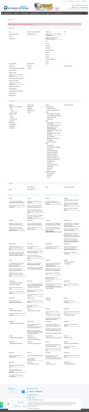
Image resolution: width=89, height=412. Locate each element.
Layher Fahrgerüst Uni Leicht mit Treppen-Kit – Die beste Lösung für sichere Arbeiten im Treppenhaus (71, 240)
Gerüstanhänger (50, 145)
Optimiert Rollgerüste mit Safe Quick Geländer (35, 301)
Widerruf (47, 52)
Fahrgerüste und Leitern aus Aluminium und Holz (51, 278)
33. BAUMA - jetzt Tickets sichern (16, 337)
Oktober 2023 (48, 321)
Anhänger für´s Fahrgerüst (69, 314)
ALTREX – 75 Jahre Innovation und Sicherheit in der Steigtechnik (16, 269)
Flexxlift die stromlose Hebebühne (71, 343)
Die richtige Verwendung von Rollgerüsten (33, 306)
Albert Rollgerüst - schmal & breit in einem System (54, 123)
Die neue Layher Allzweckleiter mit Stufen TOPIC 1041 (34, 325)
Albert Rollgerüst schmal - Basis (53, 125)
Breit (11, 108)
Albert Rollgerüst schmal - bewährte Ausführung (52, 128)
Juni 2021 (47, 341)
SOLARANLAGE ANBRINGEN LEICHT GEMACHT (71, 325)
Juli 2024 (65, 297)
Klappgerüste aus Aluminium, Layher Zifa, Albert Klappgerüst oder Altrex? (53, 329)
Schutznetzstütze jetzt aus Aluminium (54, 337)
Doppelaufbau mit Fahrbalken (53, 138)
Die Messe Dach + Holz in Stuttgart (53, 314)
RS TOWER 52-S (50, 148)
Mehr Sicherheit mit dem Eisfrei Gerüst (54, 333)
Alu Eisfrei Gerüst (50, 173)
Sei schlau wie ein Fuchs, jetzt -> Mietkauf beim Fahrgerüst (52, 356)
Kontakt (77, 1)
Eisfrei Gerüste (12, 127)
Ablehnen (25, 406)
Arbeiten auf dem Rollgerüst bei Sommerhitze (70, 253)
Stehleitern (29, 108)
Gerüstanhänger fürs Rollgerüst (16, 282)
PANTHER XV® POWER (13, 80)
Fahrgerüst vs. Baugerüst (14, 284)
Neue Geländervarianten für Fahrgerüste (69, 301)
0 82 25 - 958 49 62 (80, 7)
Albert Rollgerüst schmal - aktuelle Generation (54, 131)
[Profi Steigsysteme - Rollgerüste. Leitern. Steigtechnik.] (15, 7)
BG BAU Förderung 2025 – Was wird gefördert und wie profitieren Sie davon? (16, 248)
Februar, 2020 (66, 352)
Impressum (48, 45)
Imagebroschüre (30, 63)
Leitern (48, 170)
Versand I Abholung (50, 50)
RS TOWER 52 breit (51, 161)
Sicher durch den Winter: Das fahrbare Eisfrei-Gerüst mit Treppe (35, 251)
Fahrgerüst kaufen (13, 70)
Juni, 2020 (29, 352)
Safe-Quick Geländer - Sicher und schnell (52, 312)
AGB (46, 41)
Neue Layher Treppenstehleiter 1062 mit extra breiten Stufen (53, 345)
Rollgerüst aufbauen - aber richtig (71, 200)
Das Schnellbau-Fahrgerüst (69, 363)
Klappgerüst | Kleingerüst (14, 86)
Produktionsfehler (50, 288)
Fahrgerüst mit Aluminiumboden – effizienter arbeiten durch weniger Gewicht (71, 204)
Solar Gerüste (50, 168)
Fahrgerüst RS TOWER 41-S (52, 155)
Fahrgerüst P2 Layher (32, 337)
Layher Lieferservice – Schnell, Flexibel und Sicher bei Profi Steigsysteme (35, 268)
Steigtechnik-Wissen (68, 65)
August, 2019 (30, 362)
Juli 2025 (10, 260)
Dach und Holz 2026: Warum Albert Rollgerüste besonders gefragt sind (34, 224)
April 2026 (66, 198)
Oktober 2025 (30, 243)
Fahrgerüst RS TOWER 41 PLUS (53, 157)
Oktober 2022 (30, 335)
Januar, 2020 (11, 362)
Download (29, 68)
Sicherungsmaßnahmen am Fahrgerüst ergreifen (72, 356)
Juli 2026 (10, 198)
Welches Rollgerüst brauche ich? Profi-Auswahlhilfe (17, 206)
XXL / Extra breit (13, 112)
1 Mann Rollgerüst (13, 124)
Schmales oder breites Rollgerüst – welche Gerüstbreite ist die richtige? (16, 202)
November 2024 (67, 280)
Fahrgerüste (49, 175)
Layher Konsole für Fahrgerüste (34, 339)
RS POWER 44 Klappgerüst (52, 150)
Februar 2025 (11, 280)
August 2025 (66, 243)
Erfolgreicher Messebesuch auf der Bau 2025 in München (35, 290)
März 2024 (48, 308)
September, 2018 (67, 362)
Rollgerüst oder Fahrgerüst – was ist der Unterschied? (34, 228)
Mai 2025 (29, 260)
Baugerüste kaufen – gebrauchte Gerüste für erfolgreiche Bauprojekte (35, 331)
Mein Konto (29, 65)
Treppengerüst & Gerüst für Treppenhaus (14, 83)
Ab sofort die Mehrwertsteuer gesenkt (35, 355)
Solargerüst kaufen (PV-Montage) (16, 90)
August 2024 (48, 297)
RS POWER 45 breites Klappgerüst (54, 147)
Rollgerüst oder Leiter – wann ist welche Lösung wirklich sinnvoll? (15, 224)
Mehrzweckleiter (30, 110)
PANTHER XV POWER (51, 108)
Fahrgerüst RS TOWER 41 (52, 154)
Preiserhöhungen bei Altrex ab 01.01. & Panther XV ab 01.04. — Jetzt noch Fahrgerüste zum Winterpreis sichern (72, 234)
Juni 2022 (66, 335)
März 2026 (11, 220)
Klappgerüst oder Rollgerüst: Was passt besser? (34, 202)
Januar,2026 (48, 220)
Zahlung (47, 54)
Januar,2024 (11, 321)
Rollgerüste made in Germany (34, 310)
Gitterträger (48, 299)
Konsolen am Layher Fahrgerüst (34, 343)
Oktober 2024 (12, 297)
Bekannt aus (48, 31)
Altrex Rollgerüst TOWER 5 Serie (34, 327)
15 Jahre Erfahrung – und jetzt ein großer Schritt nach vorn (52, 247)
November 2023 (30, 321)
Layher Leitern (50, 119)
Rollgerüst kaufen (12, 72)
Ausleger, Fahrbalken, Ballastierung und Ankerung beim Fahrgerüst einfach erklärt (35, 211)
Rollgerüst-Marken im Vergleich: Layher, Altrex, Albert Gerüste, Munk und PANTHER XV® (16, 229)
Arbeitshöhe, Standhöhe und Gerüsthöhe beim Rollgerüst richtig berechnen (53, 202)
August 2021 (29, 341)
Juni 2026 (29, 198)
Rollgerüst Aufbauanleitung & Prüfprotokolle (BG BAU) (52, 38)
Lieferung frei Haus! (31, 34)
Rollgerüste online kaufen (33, 333)
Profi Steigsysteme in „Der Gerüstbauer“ (32, 247)
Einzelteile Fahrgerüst (51, 117)
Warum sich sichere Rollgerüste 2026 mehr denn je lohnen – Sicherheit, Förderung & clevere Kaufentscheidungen (53, 229)
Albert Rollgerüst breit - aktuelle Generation (53, 134)
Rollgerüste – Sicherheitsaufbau (15, 106)
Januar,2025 (29, 280)
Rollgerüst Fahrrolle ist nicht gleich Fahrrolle (71, 209)
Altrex (47, 143)
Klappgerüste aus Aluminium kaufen (16, 323)
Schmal (11, 110)
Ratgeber (47, 56)
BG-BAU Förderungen (68, 104)
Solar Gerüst (11, 120)
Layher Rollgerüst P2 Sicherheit (53, 113)
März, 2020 (48, 352)
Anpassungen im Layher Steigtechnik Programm (16, 292)
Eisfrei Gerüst (12, 65)
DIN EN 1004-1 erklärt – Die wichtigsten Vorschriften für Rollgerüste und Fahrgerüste (35, 217)
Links (65, 31)
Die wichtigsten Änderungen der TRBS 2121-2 (71, 312)
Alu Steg (29, 112)
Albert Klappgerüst (51, 136)
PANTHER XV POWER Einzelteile (53, 110)
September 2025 (49, 243)
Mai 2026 (47, 198)
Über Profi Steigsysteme (69, 1)
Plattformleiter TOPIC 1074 (33, 363)
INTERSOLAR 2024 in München (15, 310)
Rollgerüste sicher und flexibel (33, 31)
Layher (47, 112)
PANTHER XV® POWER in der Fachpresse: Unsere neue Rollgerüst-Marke (34, 256)
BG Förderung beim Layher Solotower (54, 358)
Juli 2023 (10, 335)
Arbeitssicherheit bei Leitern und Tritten (16, 288)
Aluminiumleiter (12, 95)
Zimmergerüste (67, 263)
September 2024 (30, 297)
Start (62, 1)
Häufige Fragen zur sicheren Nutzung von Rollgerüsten (53, 34)
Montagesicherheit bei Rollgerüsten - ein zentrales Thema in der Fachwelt (53, 224)
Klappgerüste (11, 122)
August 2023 (66, 321)
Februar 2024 (66, 308)
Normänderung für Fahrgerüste (15, 343)
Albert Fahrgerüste (31, 187)
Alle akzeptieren (20, 402)
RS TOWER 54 (49, 162)
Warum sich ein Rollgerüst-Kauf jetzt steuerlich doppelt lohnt (71, 229)
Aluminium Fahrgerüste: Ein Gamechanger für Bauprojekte (15, 301)
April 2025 (48, 260)
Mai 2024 (29, 308)
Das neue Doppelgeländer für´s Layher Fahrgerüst (17, 314)
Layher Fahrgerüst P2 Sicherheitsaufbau (31, 359)
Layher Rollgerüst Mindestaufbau (54, 115)
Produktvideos (84, 1)
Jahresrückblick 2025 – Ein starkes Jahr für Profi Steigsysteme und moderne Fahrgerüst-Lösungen (72, 224)
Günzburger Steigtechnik (51, 171)
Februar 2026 (30, 220)
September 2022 (49, 335)
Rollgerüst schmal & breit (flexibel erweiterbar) (16, 75)
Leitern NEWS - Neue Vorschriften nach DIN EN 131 (16, 375)
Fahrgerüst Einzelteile (51, 141)
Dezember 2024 (49, 280)
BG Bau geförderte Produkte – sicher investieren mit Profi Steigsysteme (53, 269)
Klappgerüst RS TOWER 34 (52, 152)
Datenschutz (48, 47)
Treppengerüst (12, 126)
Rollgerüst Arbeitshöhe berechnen (16, 78)
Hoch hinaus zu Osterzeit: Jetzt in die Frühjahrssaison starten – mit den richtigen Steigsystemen (53, 264)
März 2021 (66, 341)
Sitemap (47, 43)
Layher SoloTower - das (51, 363)
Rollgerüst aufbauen (68, 337)
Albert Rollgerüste (12, 88)
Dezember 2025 (67, 220)
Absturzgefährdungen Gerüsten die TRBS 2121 (16, 366)
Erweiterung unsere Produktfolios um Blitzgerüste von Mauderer (53, 318)
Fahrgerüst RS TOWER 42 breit (53, 159)
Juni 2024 (11, 308)
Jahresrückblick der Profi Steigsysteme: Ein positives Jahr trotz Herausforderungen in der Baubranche (54, 285)
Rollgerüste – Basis (13, 113)
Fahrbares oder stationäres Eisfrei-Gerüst (71, 284)
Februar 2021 (11, 352)
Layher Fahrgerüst (13, 93)
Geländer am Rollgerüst (69, 261)
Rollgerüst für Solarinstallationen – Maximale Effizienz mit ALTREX (34, 264)
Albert (47, 120)
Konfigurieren (17, 406)
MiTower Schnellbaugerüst (52, 164)
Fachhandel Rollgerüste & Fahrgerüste (17, 68)
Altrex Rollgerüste (12, 63)
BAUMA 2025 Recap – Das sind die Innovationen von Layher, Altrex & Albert (16, 274)
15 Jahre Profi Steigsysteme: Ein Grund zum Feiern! (35, 295)
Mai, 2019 (47, 362)
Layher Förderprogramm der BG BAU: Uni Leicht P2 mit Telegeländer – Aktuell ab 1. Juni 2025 (16, 264)
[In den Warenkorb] (23, 391)
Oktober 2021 (12, 341)
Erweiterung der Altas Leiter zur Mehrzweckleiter (15, 356)
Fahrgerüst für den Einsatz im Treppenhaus (70, 347)
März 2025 (66, 260)
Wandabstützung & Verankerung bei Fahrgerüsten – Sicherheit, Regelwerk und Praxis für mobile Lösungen (16, 253)
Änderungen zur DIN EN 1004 (34, 287)
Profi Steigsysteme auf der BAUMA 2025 (53, 273)
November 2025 (12, 243)
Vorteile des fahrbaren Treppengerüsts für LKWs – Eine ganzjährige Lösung (35, 284)
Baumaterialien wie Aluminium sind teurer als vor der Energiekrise (53, 325)
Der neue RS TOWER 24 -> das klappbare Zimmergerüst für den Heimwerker (15, 371)
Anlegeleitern (30, 106)
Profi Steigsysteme (49, 106)
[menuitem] (2, 13)
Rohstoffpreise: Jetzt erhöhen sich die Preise (53, 349)
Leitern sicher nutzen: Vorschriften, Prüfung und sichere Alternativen (34, 206)
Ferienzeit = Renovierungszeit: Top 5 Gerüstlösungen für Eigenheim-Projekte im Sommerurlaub (71, 248)
